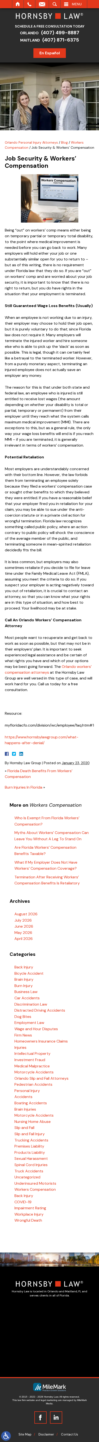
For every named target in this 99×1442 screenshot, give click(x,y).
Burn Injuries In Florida (23, 787)
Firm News (23, 1035)
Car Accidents (27, 998)
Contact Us (69, 1434)
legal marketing (49, 1400)
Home (18, 4)
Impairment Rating (30, 1208)
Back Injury (23, 967)
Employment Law (29, 1022)
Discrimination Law (30, 1004)
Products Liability (29, 1152)
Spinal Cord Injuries (31, 1164)
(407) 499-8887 (60, 32)
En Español (49, 53)
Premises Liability (29, 1146)
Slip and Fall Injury (29, 1133)
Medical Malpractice (32, 1066)
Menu (77, 4)
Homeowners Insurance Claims (41, 1041)
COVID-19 (22, 1201)
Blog (64, 142)
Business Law (25, 991)
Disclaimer (46, 1434)
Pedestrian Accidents (33, 1084)
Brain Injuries (25, 1109)
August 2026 (25, 914)
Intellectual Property (32, 1053)
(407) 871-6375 (60, 40)
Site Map (25, 1434)
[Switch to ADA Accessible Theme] (6, 1436)
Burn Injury (23, 985)
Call (29, 4)
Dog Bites (22, 1016)
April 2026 (23, 938)
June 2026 (23, 926)
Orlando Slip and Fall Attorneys (41, 1078)
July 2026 (23, 920)
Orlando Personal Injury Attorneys (31, 142)
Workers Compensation (35, 1189)
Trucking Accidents (31, 1140)
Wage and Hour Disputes (36, 1028)
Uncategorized (27, 1177)
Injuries (20, 1047)
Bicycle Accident (28, 973)
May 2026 (23, 932)
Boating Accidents (30, 1103)
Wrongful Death (28, 1220)
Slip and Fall (24, 1127)
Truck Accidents (28, 1171)
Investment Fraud (29, 1059)
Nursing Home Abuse (32, 1121)
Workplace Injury (28, 1214)
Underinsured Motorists (35, 1183)
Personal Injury (27, 1090)
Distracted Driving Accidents (39, 1010)
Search (54, 4)
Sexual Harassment (31, 1158)
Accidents (23, 1096)
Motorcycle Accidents (34, 1072)
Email (42, 4)
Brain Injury (23, 979)
